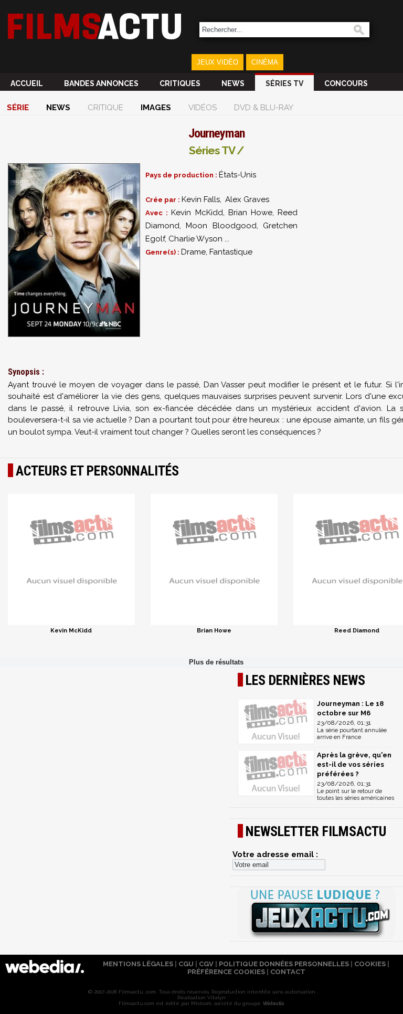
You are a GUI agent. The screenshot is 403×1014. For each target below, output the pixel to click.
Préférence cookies (226, 972)
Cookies (370, 964)
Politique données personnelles (284, 964)
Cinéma (264, 62)
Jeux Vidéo (217, 62)
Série (18, 107)
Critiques (180, 83)
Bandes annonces (101, 83)
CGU (186, 964)
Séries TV (284, 83)
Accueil (26, 83)
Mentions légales (138, 964)
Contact (287, 972)
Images (156, 107)
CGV (206, 964)
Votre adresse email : (275, 854)
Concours (346, 83)
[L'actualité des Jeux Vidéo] (316, 913)
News (233, 83)
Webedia (272, 1003)
